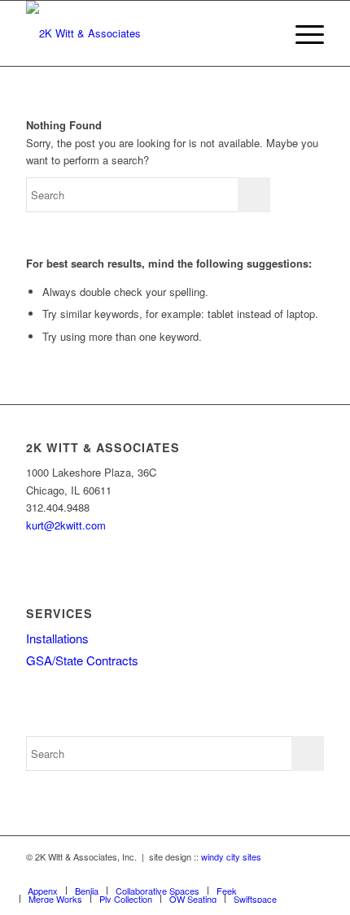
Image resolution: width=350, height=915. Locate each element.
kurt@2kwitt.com (66, 525)
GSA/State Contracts (82, 660)
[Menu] (301, 33)
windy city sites (231, 856)
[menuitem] (301, 33)
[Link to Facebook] (287, 873)
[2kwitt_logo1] (145, 33)
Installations (57, 638)
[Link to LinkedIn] (312, 873)
